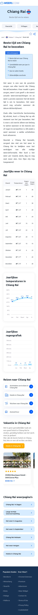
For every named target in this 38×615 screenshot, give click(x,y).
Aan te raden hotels (17, 71)
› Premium (21, 581)
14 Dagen (24, 26)
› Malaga (6, 596)
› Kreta (5, 591)
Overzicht (8, 26)
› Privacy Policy (23, 605)
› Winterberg (7, 581)
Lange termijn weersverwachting (13, 513)
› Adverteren (22, 586)
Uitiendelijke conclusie (18, 75)
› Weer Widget (23, 591)
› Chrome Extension (25, 577)
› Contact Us (22, 596)
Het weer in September (14, 529)
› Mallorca (6, 600)
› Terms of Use (23, 600)
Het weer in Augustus (14, 521)
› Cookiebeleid (23, 610)
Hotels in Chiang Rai (13, 446)
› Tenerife (6, 586)
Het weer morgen (12, 545)
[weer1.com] (9, 3)
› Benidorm (7, 577)
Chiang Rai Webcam (13, 537)
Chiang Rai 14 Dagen (13, 504)
